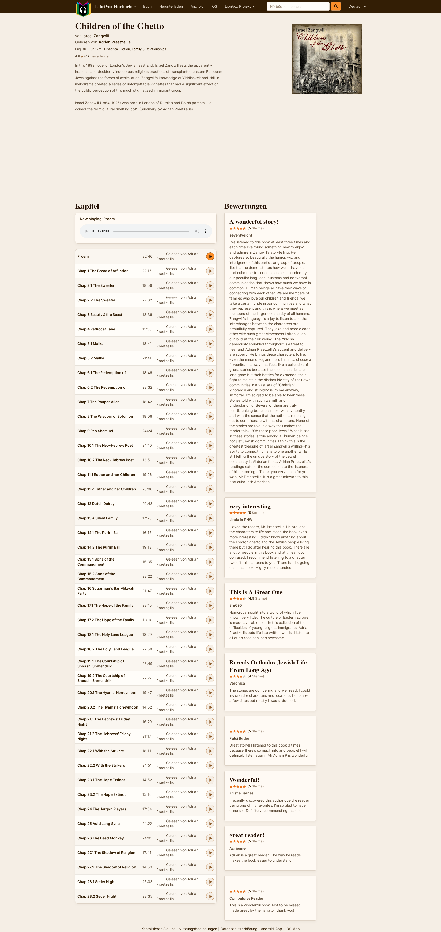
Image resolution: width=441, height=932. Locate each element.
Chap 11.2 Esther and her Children (106, 489)
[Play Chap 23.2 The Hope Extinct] (210, 794)
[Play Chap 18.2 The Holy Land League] (210, 649)
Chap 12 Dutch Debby (96, 503)
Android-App (271, 929)
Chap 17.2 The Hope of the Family (105, 620)
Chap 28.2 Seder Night (96, 896)
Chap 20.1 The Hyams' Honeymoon (107, 692)
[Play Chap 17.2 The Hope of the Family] (210, 620)
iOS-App (293, 929)
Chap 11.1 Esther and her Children (106, 474)
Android (197, 6)
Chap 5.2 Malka (90, 358)
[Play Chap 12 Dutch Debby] (210, 504)
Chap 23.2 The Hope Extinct (101, 794)
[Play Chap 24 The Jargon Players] (210, 809)
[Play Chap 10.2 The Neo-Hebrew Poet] (210, 460)
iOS (214, 6)
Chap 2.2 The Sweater (96, 300)
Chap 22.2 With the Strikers (101, 765)
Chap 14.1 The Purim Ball (98, 532)
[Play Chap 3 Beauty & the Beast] (210, 314)
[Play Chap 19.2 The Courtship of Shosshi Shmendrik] (210, 678)
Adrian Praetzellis (115, 42)
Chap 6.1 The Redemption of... (103, 372)
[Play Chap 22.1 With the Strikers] (210, 751)
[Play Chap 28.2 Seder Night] (210, 896)
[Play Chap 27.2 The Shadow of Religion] (210, 867)
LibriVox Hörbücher (115, 6)
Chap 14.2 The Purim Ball (98, 547)
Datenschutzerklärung (239, 929)
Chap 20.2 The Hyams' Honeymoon (107, 707)
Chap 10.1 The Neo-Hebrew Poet (105, 445)
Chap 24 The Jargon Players (101, 809)
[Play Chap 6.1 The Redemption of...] (210, 373)
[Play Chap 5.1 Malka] (210, 344)
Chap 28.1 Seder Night (96, 881)
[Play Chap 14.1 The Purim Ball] (210, 533)
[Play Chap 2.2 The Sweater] (210, 300)
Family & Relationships (149, 49)
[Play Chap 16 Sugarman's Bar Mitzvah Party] (210, 591)
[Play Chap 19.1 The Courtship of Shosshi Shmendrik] (210, 664)
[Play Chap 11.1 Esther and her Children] (210, 474)
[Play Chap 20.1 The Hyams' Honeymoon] (210, 693)
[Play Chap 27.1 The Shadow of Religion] (210, 853)
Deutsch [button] (356, 6)
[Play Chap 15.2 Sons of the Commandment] (210, 576)
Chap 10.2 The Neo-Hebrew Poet (105, 460)
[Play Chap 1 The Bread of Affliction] (210, 271)
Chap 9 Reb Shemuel (95, 431)
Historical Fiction (117, 49)
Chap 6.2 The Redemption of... (103, 387)
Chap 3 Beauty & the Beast (99, 314)
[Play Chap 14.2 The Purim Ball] (210, 547)
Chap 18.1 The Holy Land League (105, 634)
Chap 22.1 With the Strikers (100, 751)
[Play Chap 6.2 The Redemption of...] (210, 387)
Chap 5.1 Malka (90, 343)
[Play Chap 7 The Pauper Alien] (210, 402)
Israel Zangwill (96, 36)
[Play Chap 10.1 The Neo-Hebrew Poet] (210, 445)
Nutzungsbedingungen (198, 929)
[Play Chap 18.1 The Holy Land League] (210, 634)
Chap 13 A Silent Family (97, 518)
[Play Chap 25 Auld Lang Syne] (210, 823)
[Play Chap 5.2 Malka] (210, 358)
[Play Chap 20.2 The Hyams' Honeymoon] (210, 707)
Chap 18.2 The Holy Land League (105, 649)
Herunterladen (171, 6)
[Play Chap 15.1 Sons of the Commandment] (210, 562)
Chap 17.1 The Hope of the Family (105, 605)
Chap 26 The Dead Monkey (100, 838)
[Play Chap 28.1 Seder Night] (210, 882)
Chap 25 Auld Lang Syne (98, 823)
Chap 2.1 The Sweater (96, 285)
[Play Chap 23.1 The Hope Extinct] (210, 780)
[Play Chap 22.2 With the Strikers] (210, 765)
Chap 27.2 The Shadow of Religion (106, 867)
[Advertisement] (220, 158)
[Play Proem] (210, 256)
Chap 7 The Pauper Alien (98, 402)
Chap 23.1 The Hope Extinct (101, 780)
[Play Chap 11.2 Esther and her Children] (210, 489)
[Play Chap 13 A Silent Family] (210, 518)
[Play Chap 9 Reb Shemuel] (210, 431)
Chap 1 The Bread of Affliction (103, 271)
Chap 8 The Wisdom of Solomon (105, 416)
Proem (83, 256)
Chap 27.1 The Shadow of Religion (106, 852)
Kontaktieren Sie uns (158, 929)
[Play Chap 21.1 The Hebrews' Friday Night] (210, 722)
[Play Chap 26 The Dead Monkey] (210, 838)
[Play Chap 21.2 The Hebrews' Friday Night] (210, 736)
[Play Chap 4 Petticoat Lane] (210, 329)
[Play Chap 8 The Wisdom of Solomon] (210, 416)
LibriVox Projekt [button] (238, 6)
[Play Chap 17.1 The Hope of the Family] (210, 605)
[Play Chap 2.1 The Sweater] (210, 285)
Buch (147, 6)
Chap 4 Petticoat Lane (96, 329)
